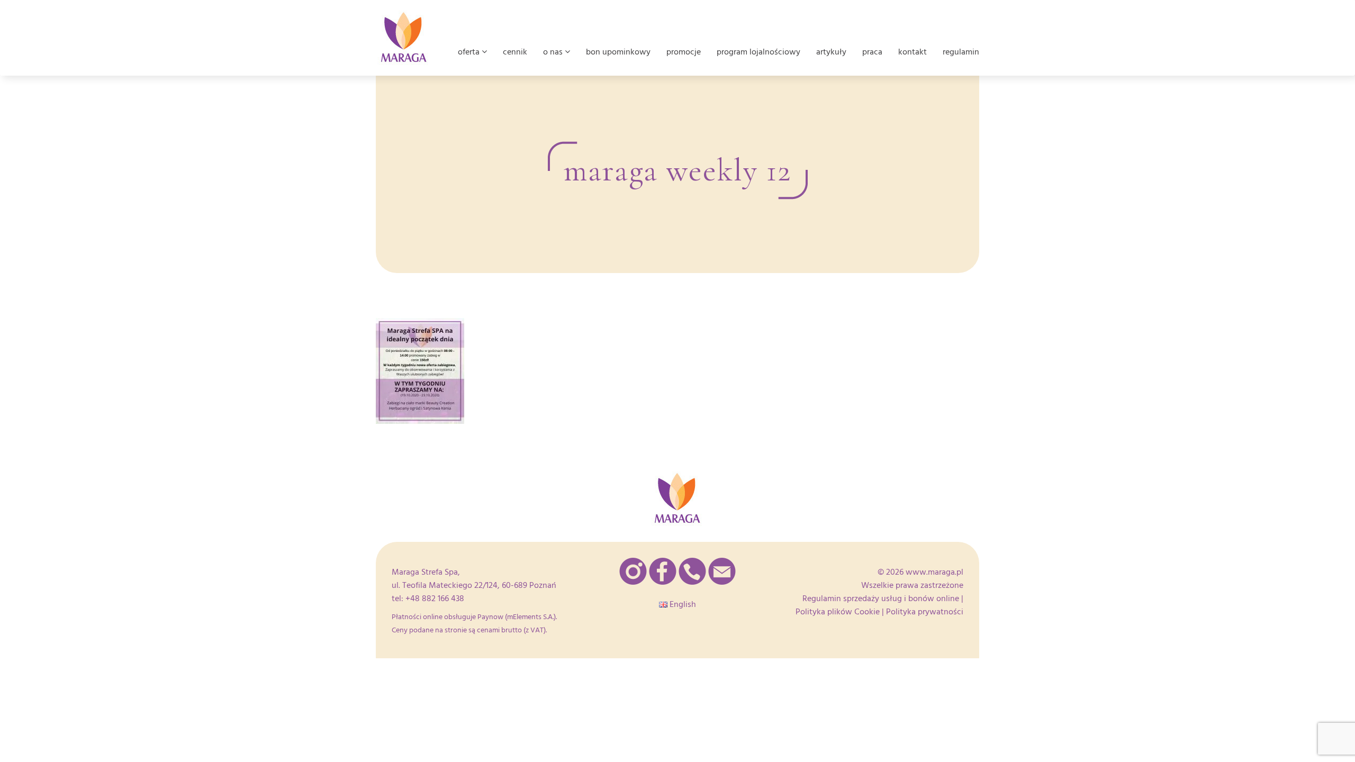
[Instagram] (633, 571)
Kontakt (912, 52)
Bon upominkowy (618, 52)
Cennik (515, 52)
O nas (554, 52)
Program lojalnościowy (758, 52)
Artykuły (831, 52)
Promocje (683, 52)
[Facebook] (662, 571)
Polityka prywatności (924, 611)
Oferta (470, 52)
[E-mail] (722, 571)
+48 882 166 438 (434, 598)
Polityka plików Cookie (838, 611)
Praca (872, 52)
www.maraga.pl (934, 572)
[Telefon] (692, 571)
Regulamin (961, 52)
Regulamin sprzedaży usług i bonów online (880, 598)
